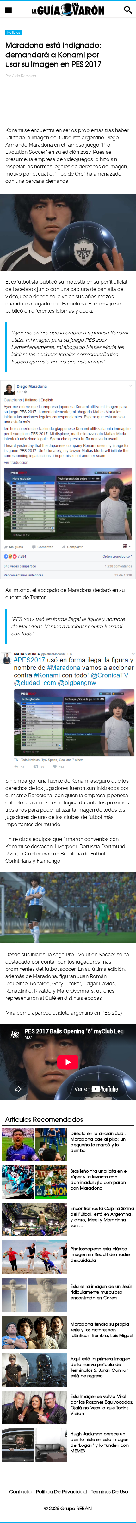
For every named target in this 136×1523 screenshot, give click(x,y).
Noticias (13, 32)
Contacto (20, 1492)
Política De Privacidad (61, 1492)
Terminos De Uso (109, 1492)
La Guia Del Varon (68, 9)
